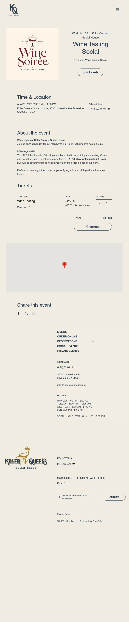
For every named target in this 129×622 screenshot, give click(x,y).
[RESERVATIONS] (93, 341)
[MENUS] (93, 332)
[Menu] (117, 9)
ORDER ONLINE (67, 336)
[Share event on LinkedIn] (34, 313)
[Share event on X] (26, 313)
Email (62, 483)
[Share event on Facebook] (18, 313)
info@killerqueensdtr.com (71, 384)
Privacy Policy (64, 514)
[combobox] (104, 202)
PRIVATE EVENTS (68, 350)
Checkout (93, 227)
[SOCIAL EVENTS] (93, 346)
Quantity (100, 196)
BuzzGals (97, 521)
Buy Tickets (90, 72)
